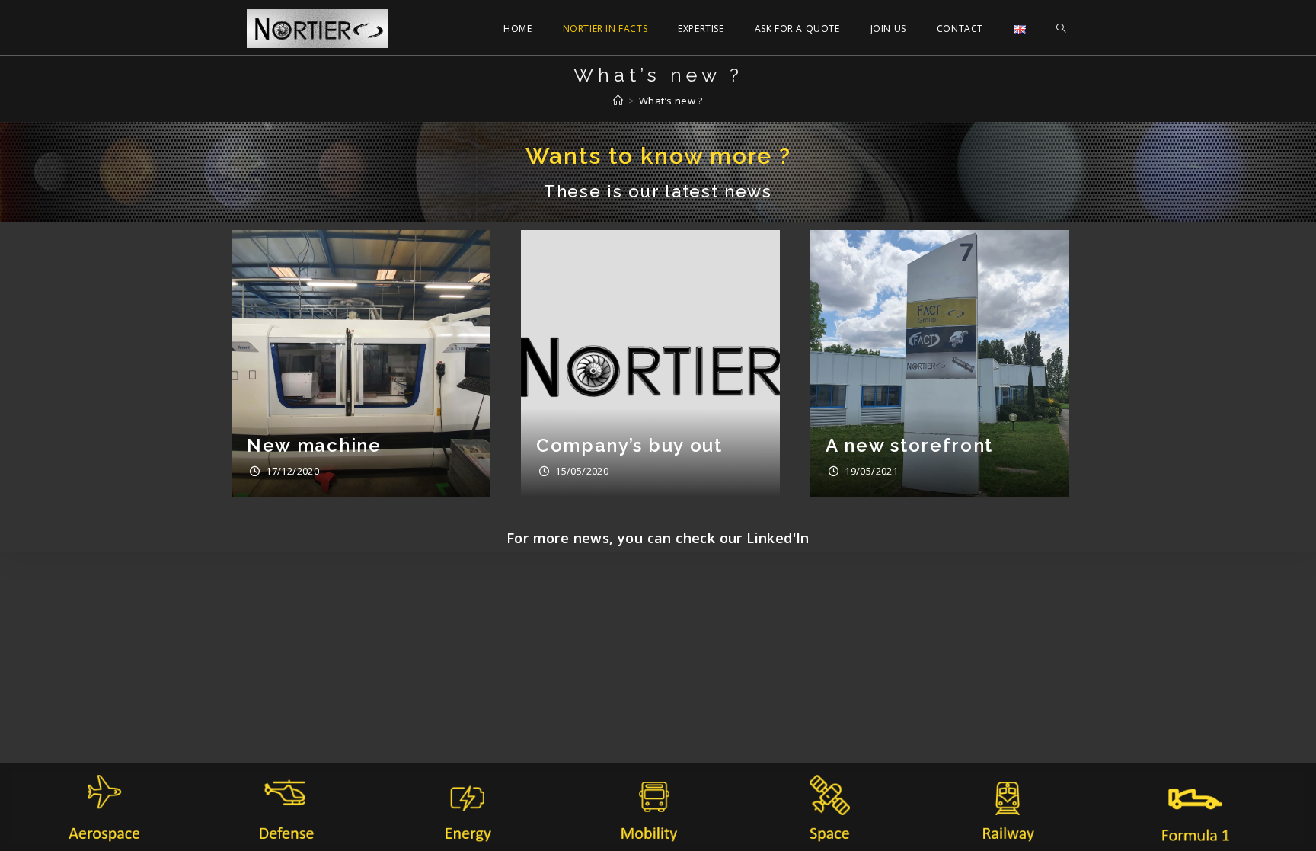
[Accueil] (618, 100)
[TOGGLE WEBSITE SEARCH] (1061, 28)
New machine (314, 445)
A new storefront (909, 445)
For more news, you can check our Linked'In (658, 538)
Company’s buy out (629, 445)
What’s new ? (671, 100)
